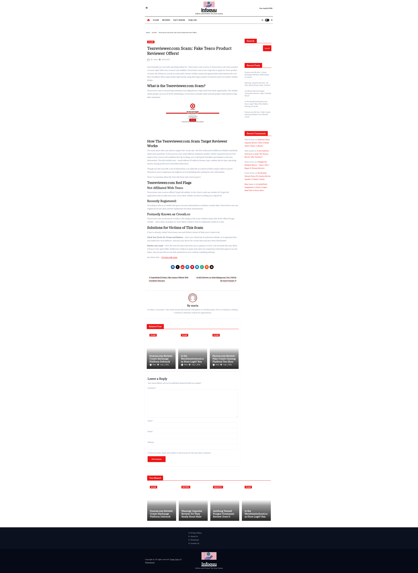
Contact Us (194, 543)
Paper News (175, 559)
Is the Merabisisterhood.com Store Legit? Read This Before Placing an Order (192, 361)
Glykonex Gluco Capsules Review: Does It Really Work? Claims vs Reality (257, 142)
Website (151, 442)
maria (155, 59)
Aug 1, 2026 (164, 364)
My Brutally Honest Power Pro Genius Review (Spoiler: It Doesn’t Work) (258, 176)
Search (251, 40)
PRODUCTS (218, 487)
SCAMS (156, 20)
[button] (271, 20)
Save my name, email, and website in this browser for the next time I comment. (180, 453)
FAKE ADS (192, 20)
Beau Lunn (249, 184)
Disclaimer (194, 540)
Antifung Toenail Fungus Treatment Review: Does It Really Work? (258, 93)
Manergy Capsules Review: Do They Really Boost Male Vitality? (258, 84)
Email (150, 431)
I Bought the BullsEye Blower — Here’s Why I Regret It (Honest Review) (257, 165)
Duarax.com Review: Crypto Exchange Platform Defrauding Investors (161, 360)
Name (150, 421)
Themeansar (149, 562)
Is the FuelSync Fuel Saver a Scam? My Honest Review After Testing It (257, 154)
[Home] (148, 20)
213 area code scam (169, 257)
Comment (152, 388)
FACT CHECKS (179, 20)
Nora (155, 364)
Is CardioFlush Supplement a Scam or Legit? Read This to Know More (256, 187)
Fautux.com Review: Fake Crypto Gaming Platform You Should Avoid (224, 360)
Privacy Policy (196, 533)
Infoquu (209, 10)
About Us (194, 536)
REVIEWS (166, 20)
